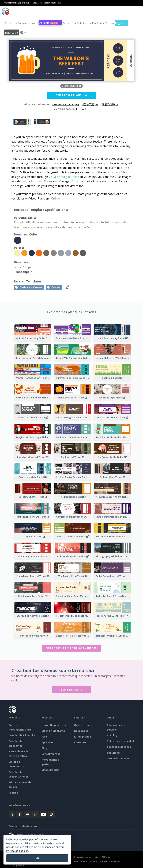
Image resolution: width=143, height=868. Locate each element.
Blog (44, 748)
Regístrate (121, 23)
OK (37, 857)
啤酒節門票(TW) (90, 104)
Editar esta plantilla (71, 95)
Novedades (81, 730)
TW (82, 109)
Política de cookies (17, 850)
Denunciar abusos (118, 758)
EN (77, 109)
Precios (109, 23)
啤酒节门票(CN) (110, 104)
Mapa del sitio (50, 770)
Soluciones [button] (83, 23)
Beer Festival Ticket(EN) (65, 104)
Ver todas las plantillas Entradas (71, 648)
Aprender (47, 742)
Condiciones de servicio (86, 857)
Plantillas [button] (97, 23)
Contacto (80, 742)
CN (86, 109)
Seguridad (113, 752)
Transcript (21, 272)
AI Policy (112, 735)
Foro (44, 736)
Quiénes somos (83, 725)
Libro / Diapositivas (54, 725)
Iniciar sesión (11, 32)
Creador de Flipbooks (22, 735)
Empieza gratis (71, 689)
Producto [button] (9, 23)
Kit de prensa (82, 736)
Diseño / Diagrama (53, 730)
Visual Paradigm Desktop (46, 2)
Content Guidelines (119, 747)
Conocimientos (51, 754)
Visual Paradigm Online (64, 177)
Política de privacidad (120, 741)
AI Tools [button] (48, 22)
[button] (28, 23)
